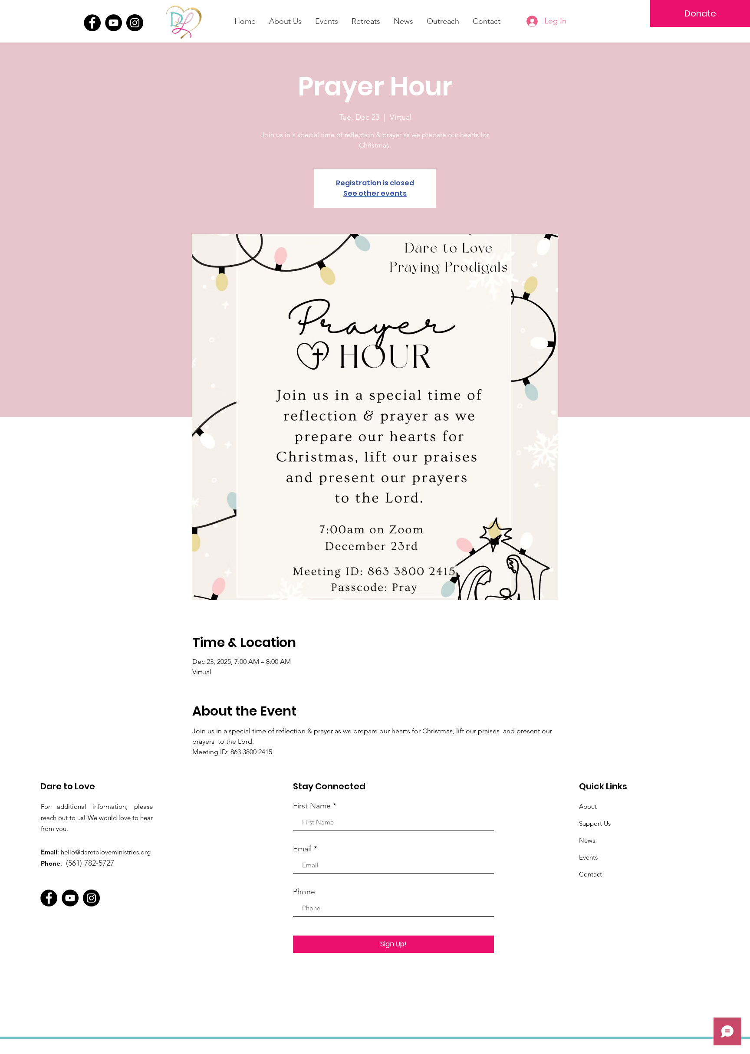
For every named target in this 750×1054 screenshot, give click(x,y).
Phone (304, 892)
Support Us (595, 823)
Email (302, 849)
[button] (366, 21)
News (587, 840)
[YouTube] (113, 22)
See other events (375, 193)
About (588, 806)
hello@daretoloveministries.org (106, 852)
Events (588, 857)
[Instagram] (134, 22)
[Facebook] (92, 22)
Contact (590, 874)
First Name (312, 806)
